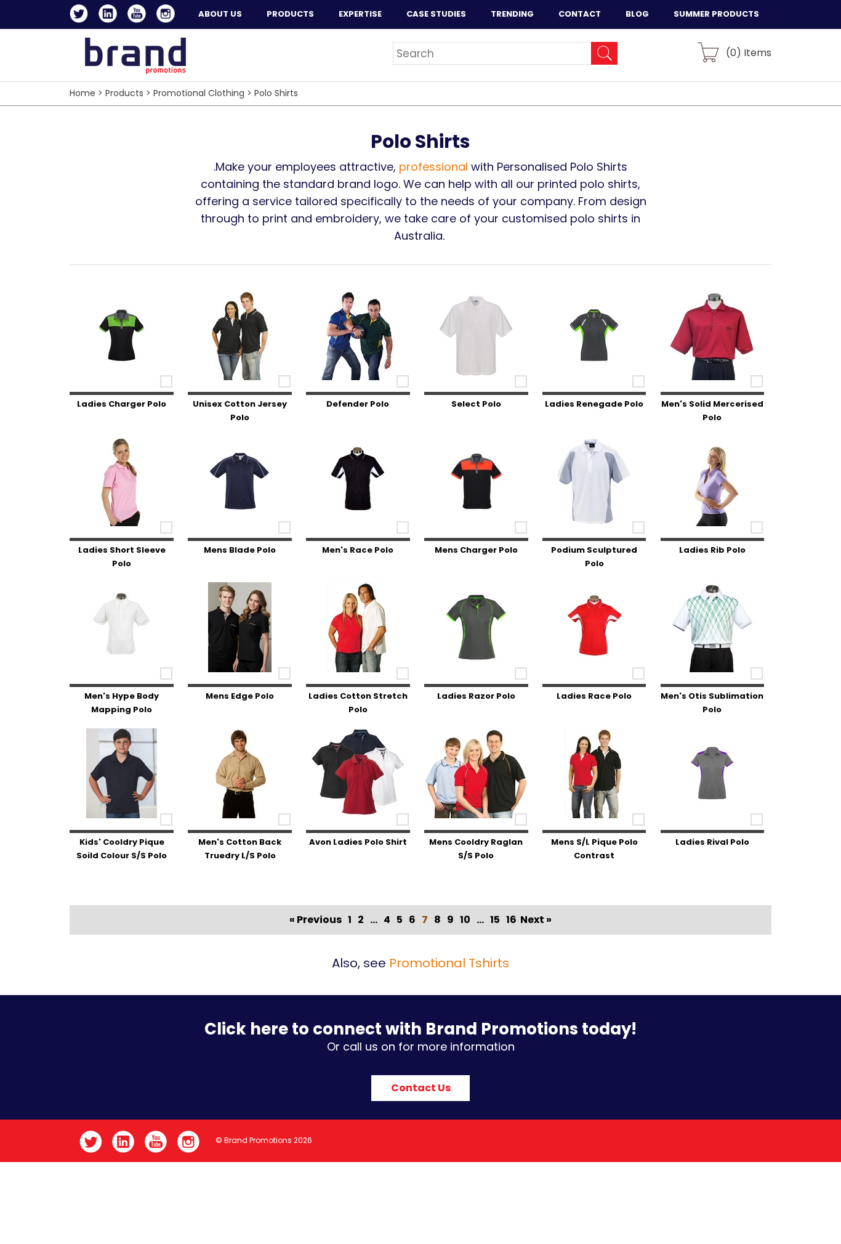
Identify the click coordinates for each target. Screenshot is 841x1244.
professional (433, 166)
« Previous (315, 920)
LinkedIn (110, 15)
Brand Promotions (135, 55)
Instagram (167, 15)
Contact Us (421, 1088)
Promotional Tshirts (449, 963)
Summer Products (716, 14)
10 (465, 920)
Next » (536, 920)
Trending (512, 14)
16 (511, 920)
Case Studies (436, 14)
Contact (579, 14)
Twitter (81, 15)
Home (82, 93)
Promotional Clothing (198, 93)
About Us (220, 14)
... (373, 920)
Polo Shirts (276, 93)
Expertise (360, 14)
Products (290, 14)
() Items (748, 52)
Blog (637, 14)
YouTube (138, 15)
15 (495, 920)
